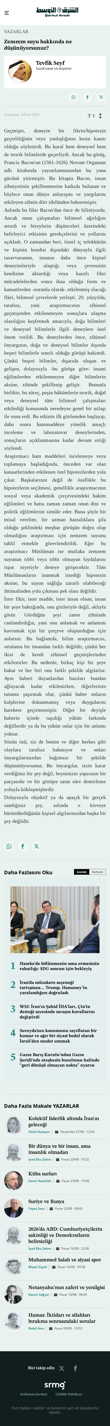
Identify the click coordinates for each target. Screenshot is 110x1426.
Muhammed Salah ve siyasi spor (64, 1255)
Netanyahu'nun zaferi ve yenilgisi (66, 1283)
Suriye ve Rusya (46, 1197)
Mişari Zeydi (37, 1262)
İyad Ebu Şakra (39, 1155)
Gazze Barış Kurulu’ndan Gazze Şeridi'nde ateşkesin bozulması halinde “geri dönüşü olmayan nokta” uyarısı (60, 1055)
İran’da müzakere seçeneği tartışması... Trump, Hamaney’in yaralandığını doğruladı (53, 983)
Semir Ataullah (39, 1176)
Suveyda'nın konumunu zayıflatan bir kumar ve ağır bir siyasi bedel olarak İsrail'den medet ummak (58, 1031)
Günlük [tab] (82, 867)
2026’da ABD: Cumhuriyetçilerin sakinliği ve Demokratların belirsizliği (65, 1231)
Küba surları (42, 1169)
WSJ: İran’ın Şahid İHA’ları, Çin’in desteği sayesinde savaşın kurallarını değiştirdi (57, 1007)
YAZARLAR (16, 27)
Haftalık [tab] (97, 867)
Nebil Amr (36, 1324)
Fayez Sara (36, 1204)
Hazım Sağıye (38, 1290)
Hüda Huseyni (39, 1127)
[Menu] (5, 11)
